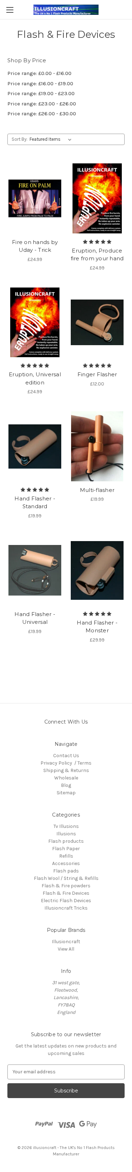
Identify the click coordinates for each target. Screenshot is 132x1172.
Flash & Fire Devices (66, 893)
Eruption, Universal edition (35, 378)
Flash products (66, 841)
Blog (66, 785)
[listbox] (52, 139)
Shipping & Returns (66, 770)
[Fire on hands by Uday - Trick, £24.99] (34, 198)
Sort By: (19, 139)
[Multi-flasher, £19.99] (97, 446)
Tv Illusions (66, 826)
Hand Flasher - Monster (97, 626)
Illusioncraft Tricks (66, 908)
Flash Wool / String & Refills (66, 878)
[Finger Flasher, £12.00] (97, 323)
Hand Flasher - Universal (34, 618)
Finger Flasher (97, 374)
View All (66, 949)
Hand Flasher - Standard (34, 502)
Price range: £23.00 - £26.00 (41, 103)
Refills (66, 856)
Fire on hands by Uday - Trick (35, 246)
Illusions (66, 834)
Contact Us (66, 756)
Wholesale (66, 778)
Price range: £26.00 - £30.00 (41, 113)
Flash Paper (66, 849)
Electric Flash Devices (66, 901)
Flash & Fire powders (66, 886)
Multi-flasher (97, 490)
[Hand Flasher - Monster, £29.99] (97, 570)
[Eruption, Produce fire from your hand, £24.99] (97, 198)
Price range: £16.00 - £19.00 (40, 83)
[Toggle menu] (9, 9)
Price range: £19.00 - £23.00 (41, 93)
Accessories (66, 863)
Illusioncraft (66, 942)
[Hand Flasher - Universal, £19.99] (34, 570)
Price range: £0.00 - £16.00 (39, 73)
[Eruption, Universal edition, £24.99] (34, 323)
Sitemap (66, 793)
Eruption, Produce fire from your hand (97, 254)
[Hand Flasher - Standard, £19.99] (34, 446)
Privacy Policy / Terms (66, 763)
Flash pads (66, 871)
